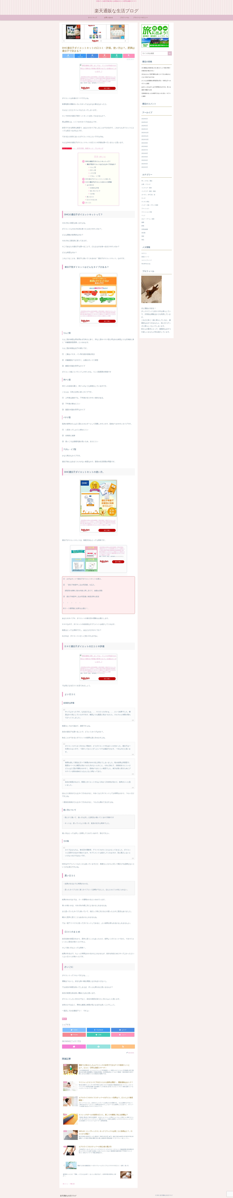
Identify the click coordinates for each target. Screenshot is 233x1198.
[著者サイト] (74, 1046)
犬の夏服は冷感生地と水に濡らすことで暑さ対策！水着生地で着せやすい (156, 69)
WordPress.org (146, 263)
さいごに (88, 202)
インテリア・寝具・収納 (149, 191)
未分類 (143, 232)
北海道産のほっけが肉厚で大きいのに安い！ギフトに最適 (156, 95)
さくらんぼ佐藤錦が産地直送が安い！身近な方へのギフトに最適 (156, 82)
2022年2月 (145, 125)
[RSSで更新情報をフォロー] (123, 1046)
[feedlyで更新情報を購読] (98, 1046)
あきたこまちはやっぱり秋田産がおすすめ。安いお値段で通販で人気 (156, 88)
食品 (143, 239)
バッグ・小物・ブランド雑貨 (150, 205)
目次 (96, 156)
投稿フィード (145, 256)
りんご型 (93, 167)
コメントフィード (147, 260)
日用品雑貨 (145, 229)
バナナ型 (93, 173)
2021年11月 (145, 136)
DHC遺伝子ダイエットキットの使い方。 (98, 179)
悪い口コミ (90, 197)
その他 (92, 194)
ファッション (145, 208)
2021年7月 (145, 150)
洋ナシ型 (93, 170)
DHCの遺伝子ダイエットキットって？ (97, 161)
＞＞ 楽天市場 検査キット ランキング (87, 148)
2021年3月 (145, 163)
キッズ (143, 198)
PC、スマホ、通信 (147, 181)
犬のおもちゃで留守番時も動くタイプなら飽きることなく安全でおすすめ (156, 75)
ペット (143, 215)
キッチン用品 (145, 201)
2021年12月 (145, 132)
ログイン (144, 253)
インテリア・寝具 (147, 187)
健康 (65, 1018)
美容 (143, 236)
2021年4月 (145, 160)
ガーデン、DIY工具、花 (148, 194)
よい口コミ (90, 185)
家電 (143, 226)
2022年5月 (145, 118)
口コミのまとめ (92, 199)
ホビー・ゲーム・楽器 (148, 219)
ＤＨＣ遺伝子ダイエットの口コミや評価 (98, 182)
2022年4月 (145, 122)
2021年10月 (145, 139)
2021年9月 (145, 143)
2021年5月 (145, 157)
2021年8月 (145, 146)
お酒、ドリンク (146, 184)
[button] (170, 53)
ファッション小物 (147, 212)
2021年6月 (145, 153)
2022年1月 (145, 129)
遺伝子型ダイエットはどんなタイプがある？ (101, 164)
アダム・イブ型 (95, 176)
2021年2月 (145, 167)
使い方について (95, 191)
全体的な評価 (94, 188)
